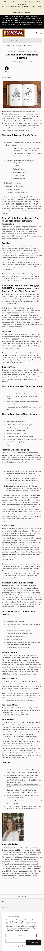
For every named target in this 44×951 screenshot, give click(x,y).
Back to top (22, 896)
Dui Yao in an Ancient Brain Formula (22, 45)
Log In (17, 6)
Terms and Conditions (21, 930)
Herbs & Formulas (29, 51)
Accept (21, 935)
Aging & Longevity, (15, 51)
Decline (21, 941)
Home (3, 45)
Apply (40, 6)
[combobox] (22, 40)
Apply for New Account (22, 13)
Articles (9, 45)
